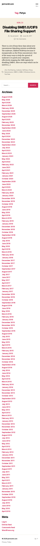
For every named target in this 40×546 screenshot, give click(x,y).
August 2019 (7, 207)
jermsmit (15, 36)
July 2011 (5, 472)
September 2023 (9, 145)
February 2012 (7, 452)
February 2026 (8, 108)
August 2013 (7, 401)
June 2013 (6, 407)
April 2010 (6, 511)
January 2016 (7, 320)
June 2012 (6, 441)
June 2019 (6, 210)
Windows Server (29, 72)
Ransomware (8, 72)
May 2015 (6, 342)
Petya (31, 70)
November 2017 (8, 263)
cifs (5, 70)
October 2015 (7, 328)
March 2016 (6, 314)
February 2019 (8, 221)
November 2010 (8, 492)
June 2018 (6, 243)
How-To (20, 22)
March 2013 (6, 415)
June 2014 (6, 373)
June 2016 (6, 308)
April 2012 (6, 446)
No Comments (21, 39)
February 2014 (8, 384)
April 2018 (6, 249)
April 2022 (6, 162)
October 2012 (7, 430)
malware (19, 70)
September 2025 (9, 114)
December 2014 (8, 356)
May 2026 (6, 100)
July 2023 (6, 148)
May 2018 (6, 246)
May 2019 (6, 212)
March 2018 (6, 252)
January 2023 (7, 156)
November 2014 (8, 359)
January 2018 (7, 258)
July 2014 (6, 370)
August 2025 (7, 117)
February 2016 (8, 317)
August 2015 (7, 334)
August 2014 (7, 368)
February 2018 (8, 255)
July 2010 (6, 503)
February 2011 (7, 486)
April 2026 (6, 103)
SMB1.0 (16, 72)
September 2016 (8, 303)
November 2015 (8, 325)
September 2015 (8, 331)
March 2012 (6, 449)
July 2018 (6, 241)
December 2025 (8, 111)
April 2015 (6, 345)
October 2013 (7, 396)
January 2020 (7, 196)
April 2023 (6, 150)
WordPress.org (8, 530)
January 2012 (7, 455)
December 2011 (8, 458)
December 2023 (8, 139)
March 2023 (7, 153)
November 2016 (8, 297)
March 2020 (7, 190)
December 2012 (8, 424)
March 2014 (6, 382)
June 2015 (6, 339)
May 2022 (6, 159)
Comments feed (8, 527)
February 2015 (8, 351)
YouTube (7, 74)
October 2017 (7, 266)
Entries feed (7, 525)
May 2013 (6, 410)
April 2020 (6, 187)
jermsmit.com (8, 4)
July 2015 (6, 337)
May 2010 (6, 508)
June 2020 (6, 184)
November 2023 (8, 142)
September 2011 (8, 466)
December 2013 (8, 390)
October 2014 (7, 362)
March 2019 (6, 218)
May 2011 (5, 477)
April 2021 (6, 170)
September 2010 (8, 497)
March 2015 (6, 348)
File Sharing (11, 70)
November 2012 (8, 427)
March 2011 (6, 483)
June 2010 (6, 506)
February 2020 (8, 193)
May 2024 (6, 134)
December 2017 (8, 260)
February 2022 (8, 165)
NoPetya (25, 70)
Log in (4, 522)
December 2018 (8, 227)
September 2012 (8, 432)
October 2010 (7, 494)
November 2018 (8, 229)
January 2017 (7, 291)
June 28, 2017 (27, 36)
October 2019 (7, 204)
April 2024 (6, 136)
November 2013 (8, 393)
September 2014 (8, 365)
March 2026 (7, 105)
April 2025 (6, 119)
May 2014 (6, 376)
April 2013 (6, 413)
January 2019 (7, 224)
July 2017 (6, 274)
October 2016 (7, 300)
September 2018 (8, 235)
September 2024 (9, 128)
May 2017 (6, 280)
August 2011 (7, 469)
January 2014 (7, 387)
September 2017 (8, 269)
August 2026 (7, 97)
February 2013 (8, 418)
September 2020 (9, 181)
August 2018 (7, 238)
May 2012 (6, 444)
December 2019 (8, 198)
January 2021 (7, 176)
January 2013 (7, 421)
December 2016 (8, 294)
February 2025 (8, 122)
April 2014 (6, 379)
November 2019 (8, 201)
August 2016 (7, 305)
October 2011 (7, 463)
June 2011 (6, 475)
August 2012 (7, 435)
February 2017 (7, 289)
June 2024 (6, 131)
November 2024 (8, 125)
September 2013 (8, 399)
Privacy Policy (6, 542)
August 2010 (7, 500)
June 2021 (6, 167)
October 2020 (7, 179)
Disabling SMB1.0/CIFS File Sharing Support (20, 29)
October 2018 (7, 232)
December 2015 (8, 322)
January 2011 (7, 489)
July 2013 (6, 404)
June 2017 (6, 277)
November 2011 (8, 461)
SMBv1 (21, 72)
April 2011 (6, 480)
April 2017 (6, 283)
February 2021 (7, 173)
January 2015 (7, 353)
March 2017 (6, 286)
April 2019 (6, 215)
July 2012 (6, 438)
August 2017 (7, 272)
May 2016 (6, 311)
